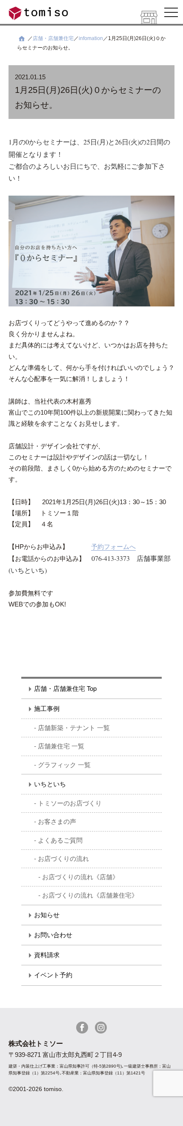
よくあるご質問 (60, 840)
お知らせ (47, 914)
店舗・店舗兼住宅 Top (65, 688)
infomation (91, 38)
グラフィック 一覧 (64, 764)
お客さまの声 (57, 821)
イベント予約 (53, 975)
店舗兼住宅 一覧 (61, 746)
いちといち (50, 784)
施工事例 (47, 708)
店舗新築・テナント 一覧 (74, 727)
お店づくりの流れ (63, 858)
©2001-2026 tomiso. (36, 1089)
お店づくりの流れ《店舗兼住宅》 (90, 895)
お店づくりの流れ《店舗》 (80, 877)
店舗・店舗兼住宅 (53, 38)
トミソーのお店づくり (70, 803)
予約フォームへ (113, 546)
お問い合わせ (53, 934)
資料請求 (47, 955)
